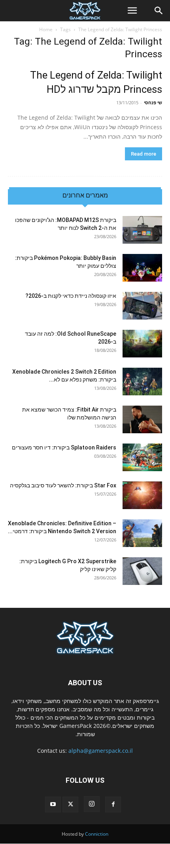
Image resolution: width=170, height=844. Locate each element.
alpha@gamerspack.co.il (100, 750)
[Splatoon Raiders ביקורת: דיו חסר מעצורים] (142, 457)
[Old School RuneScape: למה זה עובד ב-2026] (142, 343)
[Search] (159, 10)
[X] (70, 804)
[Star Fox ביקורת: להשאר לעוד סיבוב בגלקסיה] (142, 495)
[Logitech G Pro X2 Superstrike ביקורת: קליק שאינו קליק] (142, 571)
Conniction (96, 834)
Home (46, 29)
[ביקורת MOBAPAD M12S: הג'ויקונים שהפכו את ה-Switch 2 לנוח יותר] (142, 230)
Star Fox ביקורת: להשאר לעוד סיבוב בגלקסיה (63, 485)
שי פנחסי (153, 102)
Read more (143, 154)
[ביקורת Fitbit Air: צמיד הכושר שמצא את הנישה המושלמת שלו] (142, 419)
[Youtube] (53, 804)
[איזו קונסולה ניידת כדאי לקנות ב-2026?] (142, 306)
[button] (132, 10)
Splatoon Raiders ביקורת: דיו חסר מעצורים (64, 447)
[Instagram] (92, 804)
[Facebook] (113, 804)
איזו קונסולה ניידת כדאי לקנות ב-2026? (70, 296)
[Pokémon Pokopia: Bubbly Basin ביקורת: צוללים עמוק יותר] (142, 268)
